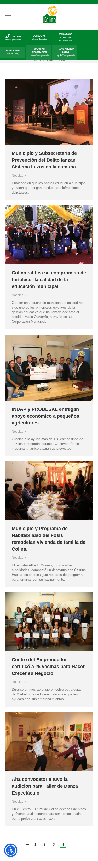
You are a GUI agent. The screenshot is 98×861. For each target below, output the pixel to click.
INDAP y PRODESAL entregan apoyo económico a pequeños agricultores (45, 416)
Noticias (17, 175)
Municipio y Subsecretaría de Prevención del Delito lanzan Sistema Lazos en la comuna (44, 160)
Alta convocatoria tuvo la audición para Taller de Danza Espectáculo (45, 786)
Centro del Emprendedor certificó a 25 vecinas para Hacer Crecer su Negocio (48, 666)
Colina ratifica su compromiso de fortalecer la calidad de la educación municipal (49, 279)
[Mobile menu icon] (8, 17)
